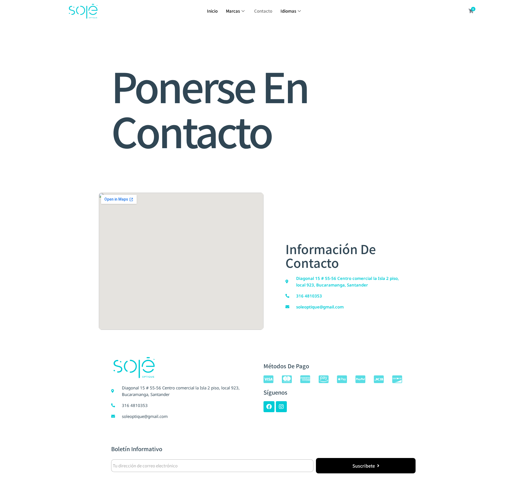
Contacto (263, 11)
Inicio (212, 11)
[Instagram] (281, 406)
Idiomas (288, 11)
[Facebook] (269, 406)
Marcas (233, 11)
